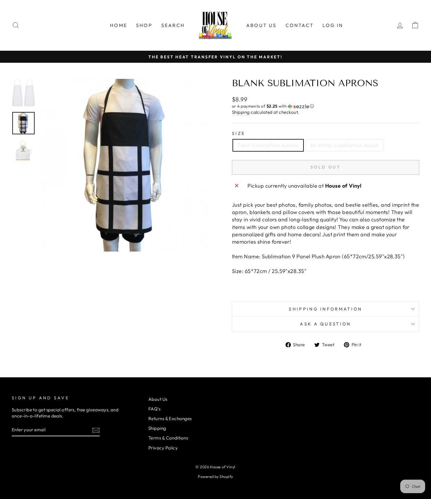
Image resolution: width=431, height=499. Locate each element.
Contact (300, 25)
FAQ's (154, 409)
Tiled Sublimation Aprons (268, 145)
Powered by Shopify (215, 476)
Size (238, 133)
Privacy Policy (163, 448)
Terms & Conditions (168, 438)
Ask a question (325, 324)
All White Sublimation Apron (344, 145)
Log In (333, 25)
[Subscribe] (96, 430)
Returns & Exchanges (170, 418)
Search (173, 25)
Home (118, 25)
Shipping (241, 112)
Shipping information (325, 309)
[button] (325, 106)
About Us (261, 25)
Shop (144, 25)
